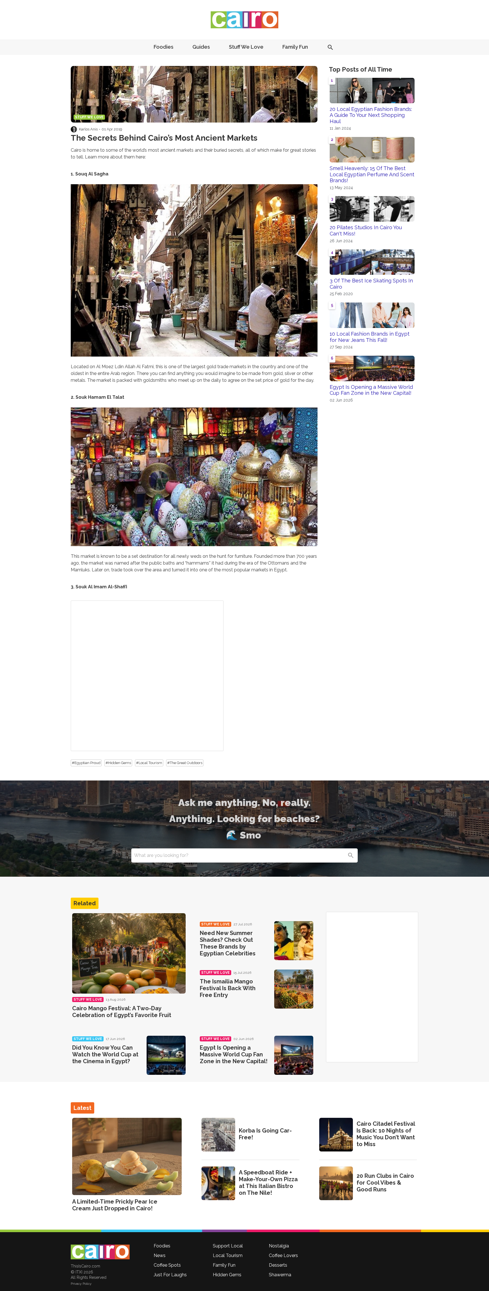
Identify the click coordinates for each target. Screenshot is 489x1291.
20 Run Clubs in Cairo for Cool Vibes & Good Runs (385, 1182)
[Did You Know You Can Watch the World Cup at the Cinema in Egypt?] (166, 1055)
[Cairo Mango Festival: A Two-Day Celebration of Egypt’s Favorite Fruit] (129, 953)
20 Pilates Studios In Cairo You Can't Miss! (366, 230)
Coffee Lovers (283, 1255)
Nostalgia (279, 1246)
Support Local (228, 1246)
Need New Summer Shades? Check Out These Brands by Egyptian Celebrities (228, 943)
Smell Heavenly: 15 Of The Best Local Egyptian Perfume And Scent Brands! (372, 174)
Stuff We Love (246, 47)
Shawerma (280, 1274)
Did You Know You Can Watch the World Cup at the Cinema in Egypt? (105, 1054)
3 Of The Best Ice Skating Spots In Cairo (371, 284)
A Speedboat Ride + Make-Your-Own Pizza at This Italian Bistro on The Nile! (268, 1182)
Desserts (278, 1265)
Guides (201, 47)
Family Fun (295, 47)
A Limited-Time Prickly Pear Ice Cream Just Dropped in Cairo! (114, 1205)
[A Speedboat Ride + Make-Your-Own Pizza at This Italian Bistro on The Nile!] (218, 1183)
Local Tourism (228, 1255)
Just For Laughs (170, 1274)
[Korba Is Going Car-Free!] (218, 1134)
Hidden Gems (227, 1274)
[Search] (351, 855)
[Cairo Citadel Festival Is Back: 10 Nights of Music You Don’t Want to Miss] (336, 1134)
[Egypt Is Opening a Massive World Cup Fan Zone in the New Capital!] (293, 1055)
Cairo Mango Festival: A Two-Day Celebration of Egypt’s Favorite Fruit (121, 1011)
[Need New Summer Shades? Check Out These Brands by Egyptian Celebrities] (293, 940)
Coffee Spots (167, 1265)
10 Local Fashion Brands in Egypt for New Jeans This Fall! (369, 337)
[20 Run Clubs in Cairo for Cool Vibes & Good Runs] (336, 1183)
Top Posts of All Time (360, 69)
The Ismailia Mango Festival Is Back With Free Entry (228, 988)
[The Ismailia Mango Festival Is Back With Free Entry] (293, 989)
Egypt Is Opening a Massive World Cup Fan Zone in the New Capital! (371, 390)
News (160, 1255)
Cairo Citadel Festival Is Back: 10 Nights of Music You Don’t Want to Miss (386, 1134)
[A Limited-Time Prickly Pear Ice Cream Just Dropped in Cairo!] (127, 1156)
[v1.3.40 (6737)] (100, 1251)
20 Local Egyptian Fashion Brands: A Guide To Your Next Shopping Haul (371, 115)
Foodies (163, 47)
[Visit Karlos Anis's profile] (74, 129)
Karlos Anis (88, 129)
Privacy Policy (81, 1284)
